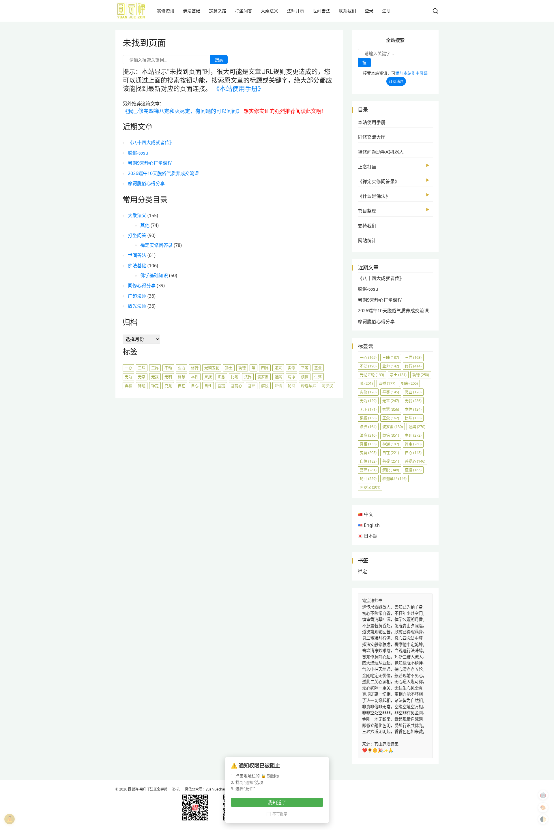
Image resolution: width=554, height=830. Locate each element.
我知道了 (277, 802)
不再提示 (279, 813)
